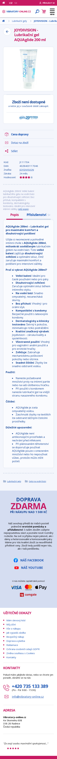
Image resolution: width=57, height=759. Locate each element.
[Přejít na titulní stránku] (16, 11)
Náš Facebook (32, 560)
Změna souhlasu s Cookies (20, 653)
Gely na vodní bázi (37, 481)
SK (15, 2)
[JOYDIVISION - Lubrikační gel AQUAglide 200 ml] (28, 69)
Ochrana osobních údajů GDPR (23, 649)
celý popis (23, 209)
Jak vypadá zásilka (16, 632)
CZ (11, 2)
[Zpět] (7, 32)
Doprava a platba (15, 640)
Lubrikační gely (14, 481)
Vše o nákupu (13, 628)
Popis (14, 214)
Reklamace (12, 645)
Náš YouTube (32, 567)
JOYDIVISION (26, 169)
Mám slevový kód (15, 620)
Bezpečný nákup (15, 636)
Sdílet (14, 151)
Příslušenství (38, 214)
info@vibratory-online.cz (28, 697)
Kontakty (11, 657)
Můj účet (11, 624)
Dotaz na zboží (19, 143)
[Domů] (4, 2)
